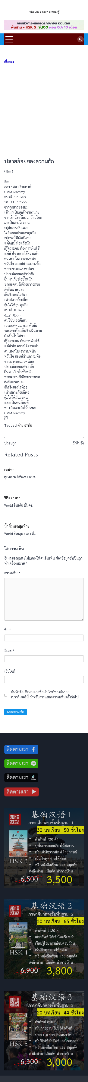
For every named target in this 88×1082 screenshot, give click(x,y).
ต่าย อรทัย (25, 425)
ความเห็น (12, 573)
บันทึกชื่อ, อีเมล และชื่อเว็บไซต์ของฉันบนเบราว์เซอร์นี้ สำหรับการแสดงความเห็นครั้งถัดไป (45, 694)
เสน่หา (9, 469)
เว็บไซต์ (9, 671)
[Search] (80, 39)
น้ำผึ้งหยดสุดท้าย (16, 526)
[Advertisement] (44, 111)
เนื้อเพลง (9, 61)
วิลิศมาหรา (12, 498)
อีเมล (9, 650)
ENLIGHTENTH (44, 6)
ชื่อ (7, 629)
